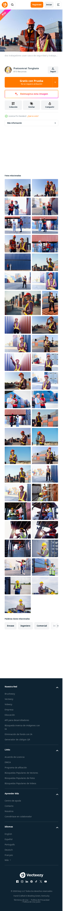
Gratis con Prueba (31, 82)
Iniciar (49, 4)
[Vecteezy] (5, 5)
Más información (14, 121)
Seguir (53, 71)
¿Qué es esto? (33, 116)
